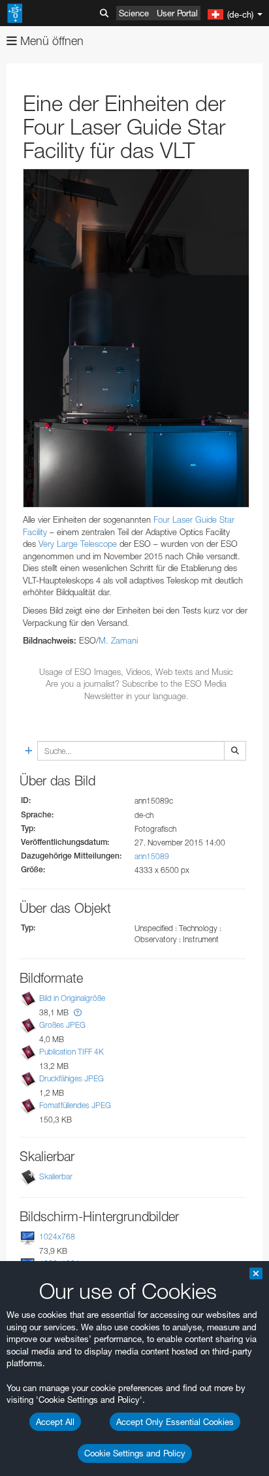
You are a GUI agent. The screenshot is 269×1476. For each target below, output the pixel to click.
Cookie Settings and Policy (134, 1453)
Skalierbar (55, 1176)
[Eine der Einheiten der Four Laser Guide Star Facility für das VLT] (136, 338)
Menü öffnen (50, 41)
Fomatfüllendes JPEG (75, 1105)
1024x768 (57, 1236)
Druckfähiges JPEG (71, 1078)
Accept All (55, 1422)
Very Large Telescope (78, 543)
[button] (78, 1012)
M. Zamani (118, 640)
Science (134, 13)
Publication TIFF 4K (71, 1052)
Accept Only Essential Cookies (175, 1422)
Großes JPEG (62, 1025)
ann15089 (151, 856)
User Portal (177, 13)
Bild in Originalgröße (72, 998)
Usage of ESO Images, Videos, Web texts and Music (136, 671)
